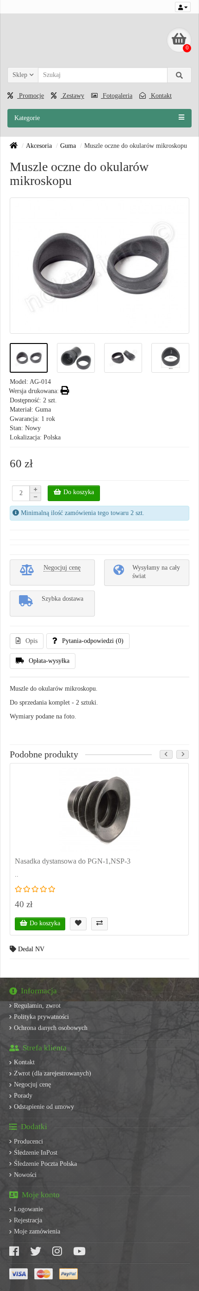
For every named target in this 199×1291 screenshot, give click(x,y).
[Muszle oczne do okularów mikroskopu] (29, 358)
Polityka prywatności (41, 1016)
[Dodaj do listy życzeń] (78, 923)
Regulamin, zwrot (37, 1005)
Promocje (30, 95)
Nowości (25, 1174)
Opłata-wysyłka (49, 660)
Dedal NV (31, 949)
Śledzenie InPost (35, 1152)
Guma (68, 145)
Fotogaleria (116, 95)
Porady (23, 1095)
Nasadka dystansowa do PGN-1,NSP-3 (73, 861)
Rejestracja (28, 1220)
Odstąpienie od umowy (44, 1106)
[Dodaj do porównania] (99, 923)
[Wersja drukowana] (65, 391)
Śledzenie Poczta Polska (45, 1163)
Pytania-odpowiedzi (93, 640)
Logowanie (28, 1209)
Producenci (28, 1141)
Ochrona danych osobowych (50, 1027)
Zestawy (72, 95)
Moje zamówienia (37, 1231)
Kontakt (160, 95)
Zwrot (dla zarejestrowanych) (52, 1073)
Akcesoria (39, 145)
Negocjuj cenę (32, 1084)
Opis (31, 640)
